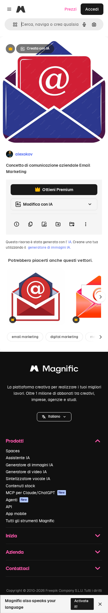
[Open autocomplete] (13, 24)
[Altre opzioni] (85, 224)
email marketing (25, 337)
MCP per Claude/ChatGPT (35, 492)
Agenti (16, 499)
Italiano (54, 416)
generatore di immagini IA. (49, 247)
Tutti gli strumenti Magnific (30, 520)
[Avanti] (100, 296)
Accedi (92, 9)
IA (69, 242)
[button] (54, 416)
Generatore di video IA (26, 471)
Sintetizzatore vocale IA (28, 478)
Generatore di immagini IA (29, 464)
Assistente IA (18, 457)
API (9, 506)
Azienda (15, 552)
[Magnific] (54, 370)
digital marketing (64, 337)
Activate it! (81, 604)
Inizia (11, 536)
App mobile (16, 513)
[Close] (100, 604)
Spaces (13, 450)
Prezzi (71, 9)
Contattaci (17, 568)
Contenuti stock (20, 485)
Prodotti (15, 441)
